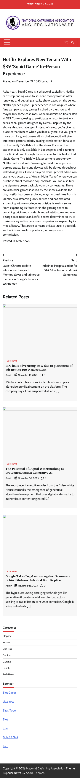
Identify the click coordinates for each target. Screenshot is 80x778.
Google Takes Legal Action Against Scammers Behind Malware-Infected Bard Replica (38, 578)
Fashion (6, 655)
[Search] (72, 42)
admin (49, 81)
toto (5, 728)
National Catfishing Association (45, 768)
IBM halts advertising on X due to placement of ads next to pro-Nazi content (39, 368)
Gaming (7, 661)
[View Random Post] (66, 42)
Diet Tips (7, 648)
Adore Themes (35, 773)
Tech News (23, 241)
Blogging (7, 636)
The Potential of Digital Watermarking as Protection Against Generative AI (35, 471)
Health (6, 668)
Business (7, 642)
